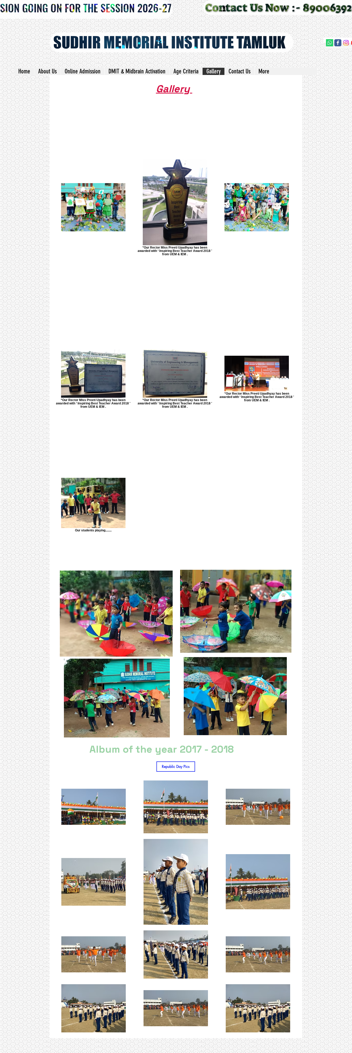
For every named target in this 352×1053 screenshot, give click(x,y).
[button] (175, 766)
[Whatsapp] (329, 42)
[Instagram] (346, 42)
